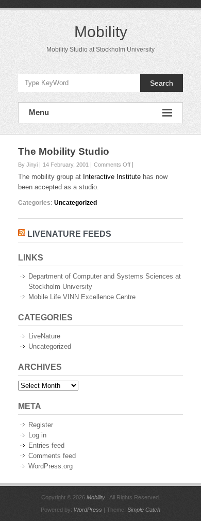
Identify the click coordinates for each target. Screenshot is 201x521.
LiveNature (44, 336)
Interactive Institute (112, 177)
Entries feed (46, 445)
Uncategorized (75, 202)
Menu (39, 112)
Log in (37, 435)
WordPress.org (50, 466)
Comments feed (52, 456)
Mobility (100, 31)
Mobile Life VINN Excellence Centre (82, 297)
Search (161, 83)
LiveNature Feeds (69, 234)
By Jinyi (28, 164)
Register (40, 425)
